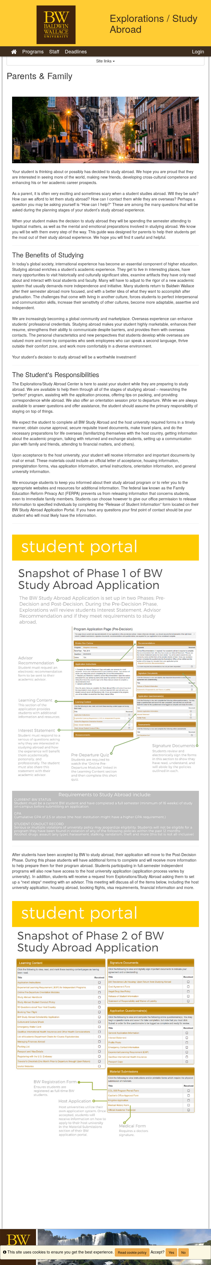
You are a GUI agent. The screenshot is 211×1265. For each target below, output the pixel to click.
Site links (104, 61)
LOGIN (198, 51)
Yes (171, 1252)
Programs (33, 51)
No (183, 1252)
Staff (54, 51)
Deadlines (76, 51)
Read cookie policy (132, 1252)
